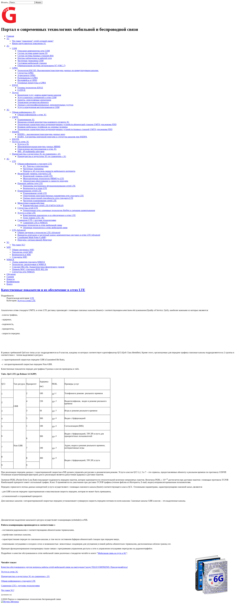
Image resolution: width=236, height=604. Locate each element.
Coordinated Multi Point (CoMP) (31, 237)
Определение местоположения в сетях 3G (37, 149)
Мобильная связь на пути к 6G (112, 553)
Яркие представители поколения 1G (29, 43)
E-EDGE (21, 90)
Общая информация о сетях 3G (31, 114)
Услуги (15, 92)
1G (8, 38)
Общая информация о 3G (24, 112)
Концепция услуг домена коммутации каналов (39, 95)
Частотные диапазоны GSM (30, 60)
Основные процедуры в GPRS (31, 83)
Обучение (11, 274)
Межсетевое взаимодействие (30, 203)
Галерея (10, 277)
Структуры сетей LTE (27, 208)
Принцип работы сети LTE (30, 183)
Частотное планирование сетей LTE (40, 200)
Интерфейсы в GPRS (27, 80)
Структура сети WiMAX (23, 272)
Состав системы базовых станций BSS (35, 56)
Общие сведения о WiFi (23, 250)
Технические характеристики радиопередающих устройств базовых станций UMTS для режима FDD (64, 129)
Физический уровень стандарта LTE (34, 173)
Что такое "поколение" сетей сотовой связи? (32, 41)
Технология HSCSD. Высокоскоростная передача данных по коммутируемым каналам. (58, 70)
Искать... (5, 2)
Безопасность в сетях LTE (35, 188)
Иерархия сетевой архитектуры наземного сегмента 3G (43, 122)
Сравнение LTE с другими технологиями (36, 220)
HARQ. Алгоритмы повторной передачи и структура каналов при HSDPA (52, 137)
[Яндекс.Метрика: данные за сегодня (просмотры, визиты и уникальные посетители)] (10, 601)
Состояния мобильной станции (32, 63)
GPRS (15, 68)
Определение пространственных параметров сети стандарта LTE (53, 196)
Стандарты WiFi (19, 257)
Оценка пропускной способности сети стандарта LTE (48, 198)
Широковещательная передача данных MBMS (38, 146)
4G (8, 159)
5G (8, 242)
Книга (9, 284)
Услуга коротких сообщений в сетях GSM (36, 97)
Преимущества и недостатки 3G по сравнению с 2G (36, 154)
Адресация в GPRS (26, 75)
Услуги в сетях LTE (26, 213)
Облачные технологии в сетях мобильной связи (39, 225)
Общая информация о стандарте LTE (34, 164)
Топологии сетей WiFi (22, 252)
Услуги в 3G (23, 144)
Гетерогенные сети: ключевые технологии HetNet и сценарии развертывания (59, 210)
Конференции (13, 281)
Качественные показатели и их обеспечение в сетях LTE (49, 215)
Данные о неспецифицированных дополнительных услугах (45, 105)
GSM (14, 48)
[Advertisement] (67, 343)
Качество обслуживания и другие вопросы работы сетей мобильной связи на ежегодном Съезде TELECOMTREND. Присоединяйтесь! (64, 567)
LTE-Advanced (19, 230)
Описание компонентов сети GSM (33, 51)
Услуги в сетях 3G (20, 141)
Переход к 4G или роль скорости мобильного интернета (49, 171)
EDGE (15, 85)
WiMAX (10, 259)
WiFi (9, 247)
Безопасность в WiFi (21, 254)
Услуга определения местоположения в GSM (38, 107)
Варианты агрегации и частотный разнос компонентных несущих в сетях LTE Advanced (58, 235)
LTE (14, 161)
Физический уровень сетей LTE (38, 176)
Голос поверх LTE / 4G (33, 218)
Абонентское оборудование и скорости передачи (45, 181)
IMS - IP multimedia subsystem (30, 151)
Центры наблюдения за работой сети (34, 58)
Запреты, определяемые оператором (34, 100)
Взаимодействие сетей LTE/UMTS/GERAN (43, 205)
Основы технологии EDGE (30, 87)
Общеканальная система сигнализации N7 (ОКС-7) (41, 65)
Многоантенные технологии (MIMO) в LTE (43, 178)
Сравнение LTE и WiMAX (35, 223)
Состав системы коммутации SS (32, 53)
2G (8, 46)
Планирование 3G (26, 119)
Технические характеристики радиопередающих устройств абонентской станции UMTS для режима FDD (66, 124)
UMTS (15, 117)
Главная (10, 36)
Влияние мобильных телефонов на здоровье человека (42, 127)
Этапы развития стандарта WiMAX (28, 262)
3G (8, 110)
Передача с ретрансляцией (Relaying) (34, 240)
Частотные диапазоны (33, 169)
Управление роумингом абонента (33, 102)
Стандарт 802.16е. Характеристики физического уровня (38, 267)
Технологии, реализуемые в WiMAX (29, 264)
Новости (11, 279)
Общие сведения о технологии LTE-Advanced (38, 232)
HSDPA (15, 132)
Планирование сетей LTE (29, 191)
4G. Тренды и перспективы (35, 166)
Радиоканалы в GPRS (27, 78)
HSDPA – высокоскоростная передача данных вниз (41, 134)
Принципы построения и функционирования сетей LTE (49, 186)
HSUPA (15, 139)
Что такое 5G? (18, 245)
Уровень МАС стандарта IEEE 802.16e (30, 269)
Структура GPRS (25, 73)
